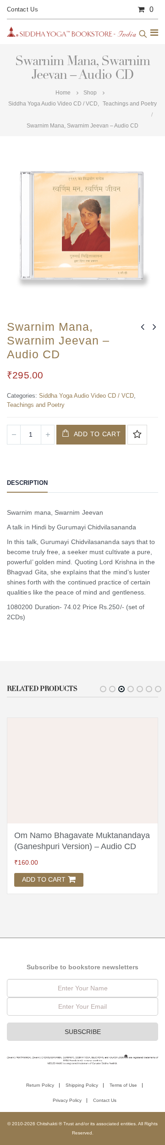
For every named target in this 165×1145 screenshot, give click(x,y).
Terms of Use (123, 1085)
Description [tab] (27, 482)
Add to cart (97, 434)
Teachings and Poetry (36, 404)
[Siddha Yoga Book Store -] (71, 32)
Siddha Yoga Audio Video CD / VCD (86, 395)
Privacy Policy (67, 1100)
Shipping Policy (82, 1085)
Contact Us (22, 9)
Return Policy (40, 1085)
